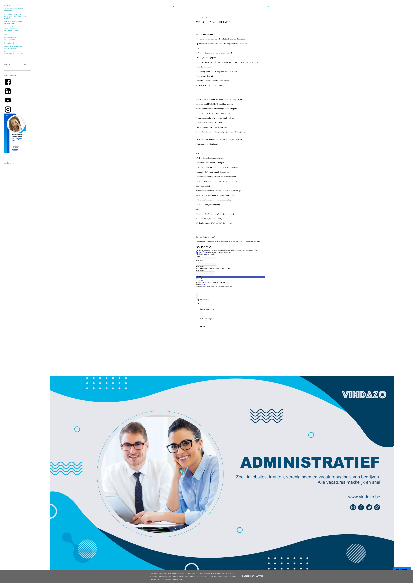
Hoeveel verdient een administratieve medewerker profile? (15, 16)
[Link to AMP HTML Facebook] (8, 85)
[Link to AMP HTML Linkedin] (8, 94)
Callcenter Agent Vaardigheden (10, 39)
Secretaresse (9, 34)
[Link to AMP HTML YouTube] (8, 103)
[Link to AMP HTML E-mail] (8, 113)
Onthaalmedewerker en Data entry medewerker (13, 53)
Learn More (247, 576)
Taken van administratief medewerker (13, 10)
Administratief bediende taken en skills (13, 22)
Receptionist (9, 43)
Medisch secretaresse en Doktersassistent (13, 47)
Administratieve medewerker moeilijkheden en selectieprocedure (15, 29)
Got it (259, 576)
